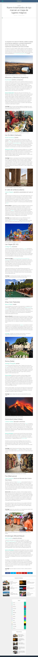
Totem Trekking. (24, 438)
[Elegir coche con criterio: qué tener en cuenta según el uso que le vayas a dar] (15, 635)
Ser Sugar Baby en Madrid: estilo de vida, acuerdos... (21, 639)
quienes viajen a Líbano (15, 220)
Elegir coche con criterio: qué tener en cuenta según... (13, 583)
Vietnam (10, 141)
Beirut (7, 202)
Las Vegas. (25, 248)
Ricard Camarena (9, 137)
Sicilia (26, 423)
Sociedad (19, 5)
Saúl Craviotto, (8, 538)
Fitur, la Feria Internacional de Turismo (20, 53)
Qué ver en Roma (8, 375)
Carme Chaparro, (9, 192)
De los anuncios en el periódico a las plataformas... (30, 594)
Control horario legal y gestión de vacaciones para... (21, 652)
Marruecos (19, 481)
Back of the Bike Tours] (17, 143)
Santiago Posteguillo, (10, 363)
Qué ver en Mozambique (9, 550)
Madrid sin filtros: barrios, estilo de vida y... (21, 644)
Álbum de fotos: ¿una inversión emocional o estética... (21, 648)
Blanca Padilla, (8, 304)
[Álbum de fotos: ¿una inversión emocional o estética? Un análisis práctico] (15, 648)
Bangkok (21, 324)
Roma (7, 366)
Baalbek (12, 210)
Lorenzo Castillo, (9, 421)
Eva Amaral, (8, 79)
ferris (18, 449)
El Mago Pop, (8, 246)
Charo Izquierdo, (9, 478)
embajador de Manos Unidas (11, 541)
